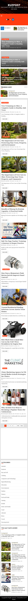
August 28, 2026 (15, 47)
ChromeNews (20, 597)
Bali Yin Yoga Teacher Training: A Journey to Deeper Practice (13, 242)
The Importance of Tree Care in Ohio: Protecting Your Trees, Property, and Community (13, 177)
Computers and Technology (8, 478)
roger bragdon (6, 47)
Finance (3, 494)
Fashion (3, 491)
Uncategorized (5, 39)
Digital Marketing (6, 482)
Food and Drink (6, 403)
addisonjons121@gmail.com (8, 413)
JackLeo (4, 279)
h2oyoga (4, 245)
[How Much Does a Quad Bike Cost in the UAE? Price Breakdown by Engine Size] (14, 329)
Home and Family (5, 506)
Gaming (3, 500)
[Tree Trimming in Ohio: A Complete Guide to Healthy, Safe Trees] (14, 103)
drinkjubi (4, 213)
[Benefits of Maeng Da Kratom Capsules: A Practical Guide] (14, 199)
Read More (4, 119)
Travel (3, 519)
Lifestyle (3, 513)
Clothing (3, 475)
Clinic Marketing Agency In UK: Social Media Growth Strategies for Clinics (13, 374)
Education (4, 485)
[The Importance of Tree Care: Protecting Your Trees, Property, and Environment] (4, 93)
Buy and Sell (4, 472)
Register (13, 19)
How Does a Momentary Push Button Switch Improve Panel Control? (12, 275)
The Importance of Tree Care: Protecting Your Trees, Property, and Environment (13, 79)
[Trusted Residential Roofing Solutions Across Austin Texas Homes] (14, 297)
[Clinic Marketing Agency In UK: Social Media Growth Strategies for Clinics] (14, 362)
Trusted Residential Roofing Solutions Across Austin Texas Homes (13, 309)
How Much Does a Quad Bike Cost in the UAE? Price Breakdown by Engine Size (12, 342)
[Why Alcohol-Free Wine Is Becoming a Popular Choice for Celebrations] (14, 397)
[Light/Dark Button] (7, 19)
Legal (2, 510)
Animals (3, 466)
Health (4, 237)
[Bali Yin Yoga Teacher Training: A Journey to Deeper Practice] (14, 231)
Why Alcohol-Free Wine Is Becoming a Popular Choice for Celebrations (13, 410)
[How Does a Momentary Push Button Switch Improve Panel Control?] (14, 263)
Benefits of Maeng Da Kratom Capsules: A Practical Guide (12, 210)
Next (22, 425)
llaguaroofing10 (6, 313)
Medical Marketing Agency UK (9, 378)
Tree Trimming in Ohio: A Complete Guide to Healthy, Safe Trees (12, 44)
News (2, 516)
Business (5, 205)
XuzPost (14, 5)
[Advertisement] (20, 19)
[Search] (10, 19)
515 (18, 425)
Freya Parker (5, 346)
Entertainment (5, 488)
